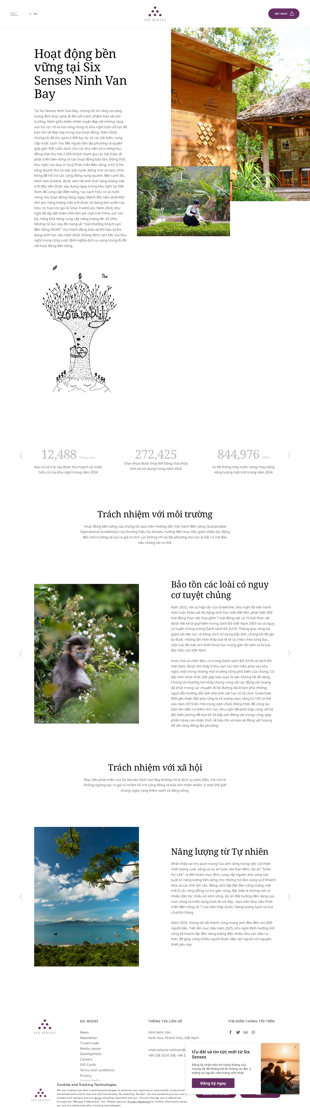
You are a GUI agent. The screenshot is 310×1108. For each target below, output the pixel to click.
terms (98, 1097)
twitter (238, 1032)
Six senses (155, 13)
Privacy (85, 1075)
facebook (230, 1032)
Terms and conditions (97, 1070)
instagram (253, 1032)
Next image (289, 455)
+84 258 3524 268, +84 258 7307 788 (176, 1055)
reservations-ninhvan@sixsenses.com (178, 1049)
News (84, 1032)
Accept (260, 1094)
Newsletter (88, 1037)
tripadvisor (245, 1032)
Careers (86, 1059)
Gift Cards (88, 1064)
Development (90, 1053)
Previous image (21, 455)
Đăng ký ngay (213, 1083)
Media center (90, 1048)
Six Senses (44, 1026)
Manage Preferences (216, 1094)
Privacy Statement (139, 1101)
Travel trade (89, 1043)
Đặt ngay (281, 13)
